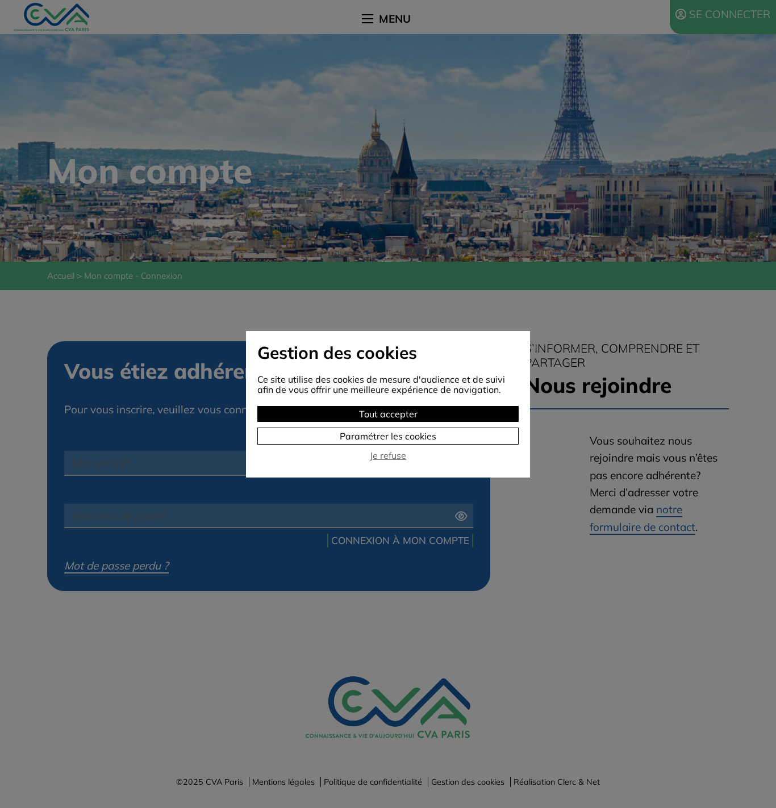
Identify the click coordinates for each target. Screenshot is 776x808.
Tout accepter (388, 414)
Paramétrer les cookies (388, 436)
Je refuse (388, 455)
